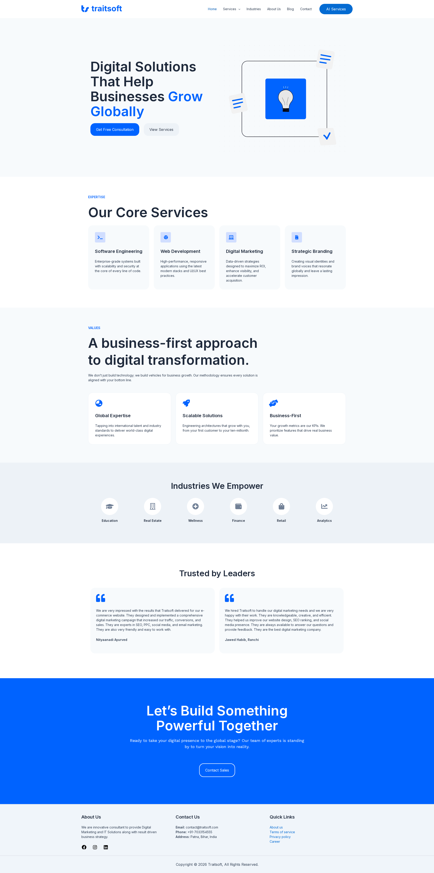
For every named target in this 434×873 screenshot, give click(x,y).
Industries (254, 9)
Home (212, 9)
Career (275, 841)
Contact (306, 9)
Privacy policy (280, 837)
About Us (274, 9)
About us (276, 827)
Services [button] (229, 9)
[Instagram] (95, 849)
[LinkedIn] (105, 849)
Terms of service (282, 832)
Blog (290, 9)
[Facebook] (84, 849)
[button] (238, 9)
